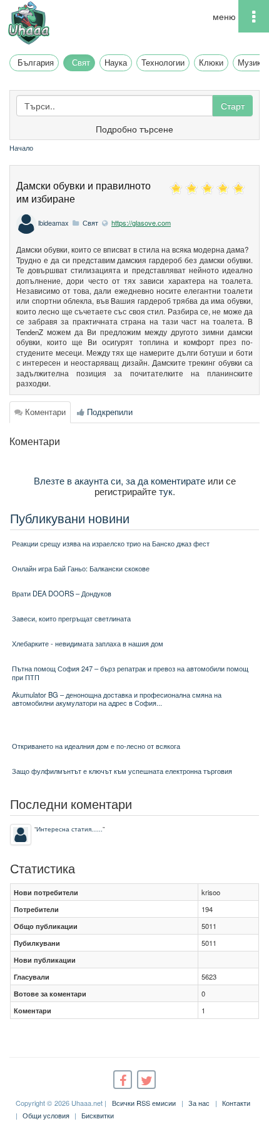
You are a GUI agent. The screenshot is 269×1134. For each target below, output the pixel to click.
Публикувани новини (69, 518)
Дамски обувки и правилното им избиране (83, 192)
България (36, 62)
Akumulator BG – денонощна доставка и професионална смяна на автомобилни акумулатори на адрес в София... (116, 699)
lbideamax (53, 223)
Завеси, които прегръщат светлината (71, 618)
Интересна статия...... (69, 828)
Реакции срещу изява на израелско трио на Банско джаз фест (111, 543)
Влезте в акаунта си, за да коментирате (119, 480)
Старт (233, 105)
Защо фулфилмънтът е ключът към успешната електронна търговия (122, 771)
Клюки (211, 62)
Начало (21, 148)
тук (166, 491)
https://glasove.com (141, 223)
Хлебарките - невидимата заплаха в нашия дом (87, 643)
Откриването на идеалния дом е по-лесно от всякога (96, 746)
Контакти (236, 1103)
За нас (199, 1103)
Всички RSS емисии (144, 1103)
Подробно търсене (134, 129)
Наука (115, 62)
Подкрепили (108, 412)
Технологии (163, 62)
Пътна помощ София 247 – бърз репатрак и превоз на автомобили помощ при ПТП (130, 672)
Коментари (44, 412)
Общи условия (46, 1115)
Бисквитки (97, 1115)
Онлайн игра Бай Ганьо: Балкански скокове (81, 568)
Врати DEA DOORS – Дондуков (61, 593)
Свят (81, 62)
